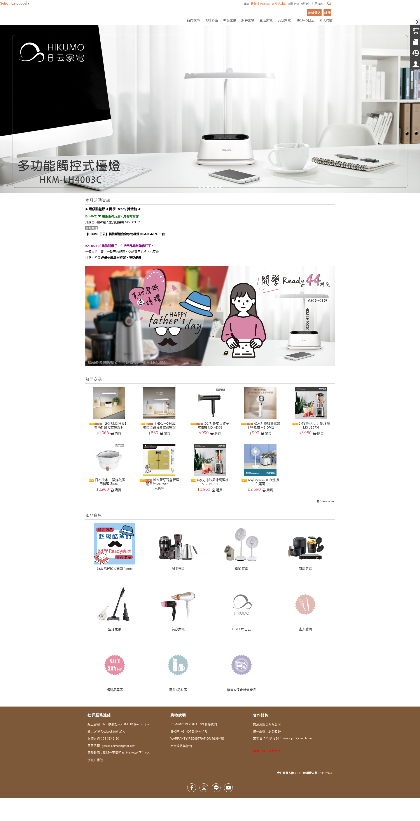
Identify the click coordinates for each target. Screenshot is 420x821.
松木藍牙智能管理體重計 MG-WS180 (162, 482)
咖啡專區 (178, 568)
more (325, 501)
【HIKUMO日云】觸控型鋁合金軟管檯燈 (160, 425)
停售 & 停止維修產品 (241, 690)
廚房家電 (305, 568)
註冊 (327, 12)
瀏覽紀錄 (293, 3)
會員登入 (314, 12)
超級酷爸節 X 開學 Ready (115, 568)
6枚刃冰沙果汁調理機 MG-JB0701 (314, 425)
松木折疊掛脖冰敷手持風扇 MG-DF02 (263, 425)
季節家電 (241, 568)
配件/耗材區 (178, 690)
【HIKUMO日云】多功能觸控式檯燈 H (111, 425)
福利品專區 (115, 690)
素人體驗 (305, 629)
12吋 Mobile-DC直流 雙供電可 (263, 482)
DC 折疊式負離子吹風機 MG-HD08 (213, 425)
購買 (118, 433)
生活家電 (114, 629)
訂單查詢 (317, 3)
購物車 (305, 3)
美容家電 (178, 629)
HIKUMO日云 (241, 629)
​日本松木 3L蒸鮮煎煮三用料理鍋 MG (111, 482)
